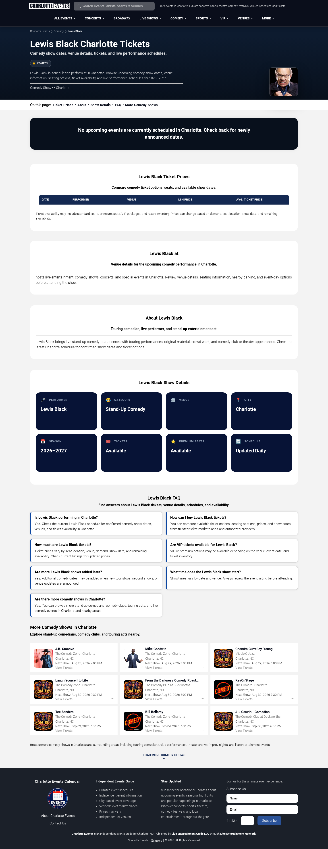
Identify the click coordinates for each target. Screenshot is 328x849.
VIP (222, 18)
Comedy (176, 18)
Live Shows (149, 18)
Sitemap (156, 840)
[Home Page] (49, 6)
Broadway (122, 18)
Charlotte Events (40, 31)
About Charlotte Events (58, 816)
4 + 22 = (231, 820)
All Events (63, 18)
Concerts (93, 18)
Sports (202, 18)
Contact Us (58, 823)
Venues (244, 18)
